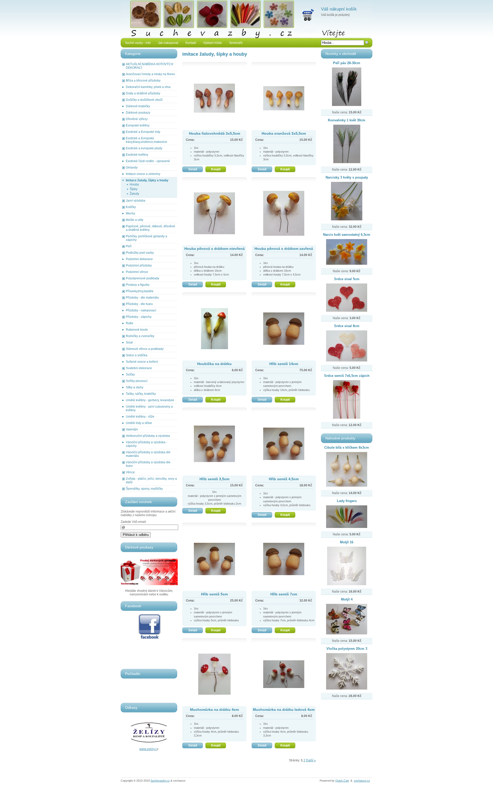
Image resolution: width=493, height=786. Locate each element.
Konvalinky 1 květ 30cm (346, 120)
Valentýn (132, 429)
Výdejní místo (212, 43)
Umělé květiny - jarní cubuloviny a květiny (149, 408)
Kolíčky (131, 207)
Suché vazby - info (138, 43)
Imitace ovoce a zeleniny (143, 174)
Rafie (129, 323)
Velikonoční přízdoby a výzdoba (148, 436)
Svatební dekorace (139, 368)
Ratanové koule (137, 329)
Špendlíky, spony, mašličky (144, 488)
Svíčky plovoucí (136, 381)
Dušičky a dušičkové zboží (144, 100)
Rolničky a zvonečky (140, 336)
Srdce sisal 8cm (346, 326)
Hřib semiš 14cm (283, 364)
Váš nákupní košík (339, 9)
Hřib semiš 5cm (214, 594)
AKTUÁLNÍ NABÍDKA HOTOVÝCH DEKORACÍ (149, 66)
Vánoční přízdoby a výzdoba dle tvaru (148, 464)
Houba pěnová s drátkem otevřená (214, 249)
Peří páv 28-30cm (346, 63)
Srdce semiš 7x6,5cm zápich (346, 376)
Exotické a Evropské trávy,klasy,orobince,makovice (146, 140)
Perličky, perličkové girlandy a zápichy (146, 238)
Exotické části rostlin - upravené (148, 161)
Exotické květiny (137, 154)
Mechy (130, 213)
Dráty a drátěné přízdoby (143, 93)
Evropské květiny (137, 125)
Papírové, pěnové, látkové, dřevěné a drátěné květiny (150, 228)
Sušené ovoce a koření (142, 361)
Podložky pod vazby (140, 252)
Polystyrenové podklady (142, 278)
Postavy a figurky (137, 285)
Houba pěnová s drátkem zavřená (283, 249)
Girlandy (132, 167)
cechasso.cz (362, 780)
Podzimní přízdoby (139, 265)
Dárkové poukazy (138, 112)
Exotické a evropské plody (144, 148)
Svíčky (130, 374)
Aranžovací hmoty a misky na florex (150, 74)
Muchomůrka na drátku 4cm (214, 710)
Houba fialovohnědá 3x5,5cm (214, 133)
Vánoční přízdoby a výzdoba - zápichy (146, 444)
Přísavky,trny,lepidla (139, 291)
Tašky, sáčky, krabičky (141, 394)
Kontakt (190, 43)
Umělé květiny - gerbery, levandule (150, 400)
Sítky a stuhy (134, 387)
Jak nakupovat (168, 43)
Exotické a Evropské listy (143, 132)
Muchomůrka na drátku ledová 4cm (284, 710)
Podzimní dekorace (139, 259)
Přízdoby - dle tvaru (139, 304)
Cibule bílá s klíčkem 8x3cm (346, 447)
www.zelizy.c (148, 749)
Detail (192, 169)
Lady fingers (347, 501)
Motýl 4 (347, 599)
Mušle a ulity (134, 220)
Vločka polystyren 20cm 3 (346, 649)
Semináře (236, 43)
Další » (311, 760)
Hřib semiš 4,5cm (284, 479)
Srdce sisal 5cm (346, 279)
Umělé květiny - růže (140, 416)
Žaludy (134, 193)
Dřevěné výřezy (137, 119)
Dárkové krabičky (138, 106)
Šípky (133, 189)
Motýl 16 (346, 542)
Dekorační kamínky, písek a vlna (148, 87)
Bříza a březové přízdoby (143, 80)
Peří (128, 246)
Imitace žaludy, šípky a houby (147, 180)
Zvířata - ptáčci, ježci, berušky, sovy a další (151, 480)
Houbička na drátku (214, 364)
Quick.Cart (342, 780)
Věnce (130, 472)
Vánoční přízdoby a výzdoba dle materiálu (148, 454)
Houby (134, 184)
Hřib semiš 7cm (283, 594)
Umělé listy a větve (139, 423)
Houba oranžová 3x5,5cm (284, 133)
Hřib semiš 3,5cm (214, 479)
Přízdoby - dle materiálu (142, 297)
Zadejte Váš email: (134, 522)
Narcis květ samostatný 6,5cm (346, 235)
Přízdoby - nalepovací (141, 310)
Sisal (129, 342)
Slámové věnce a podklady (145, 349)
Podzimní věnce (137, 272)
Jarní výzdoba (135, 200)
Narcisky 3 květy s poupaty (347, 177)
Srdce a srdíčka (136, 355)
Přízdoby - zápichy (138, 317)
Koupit (216, 169)
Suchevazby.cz (160, 780)
